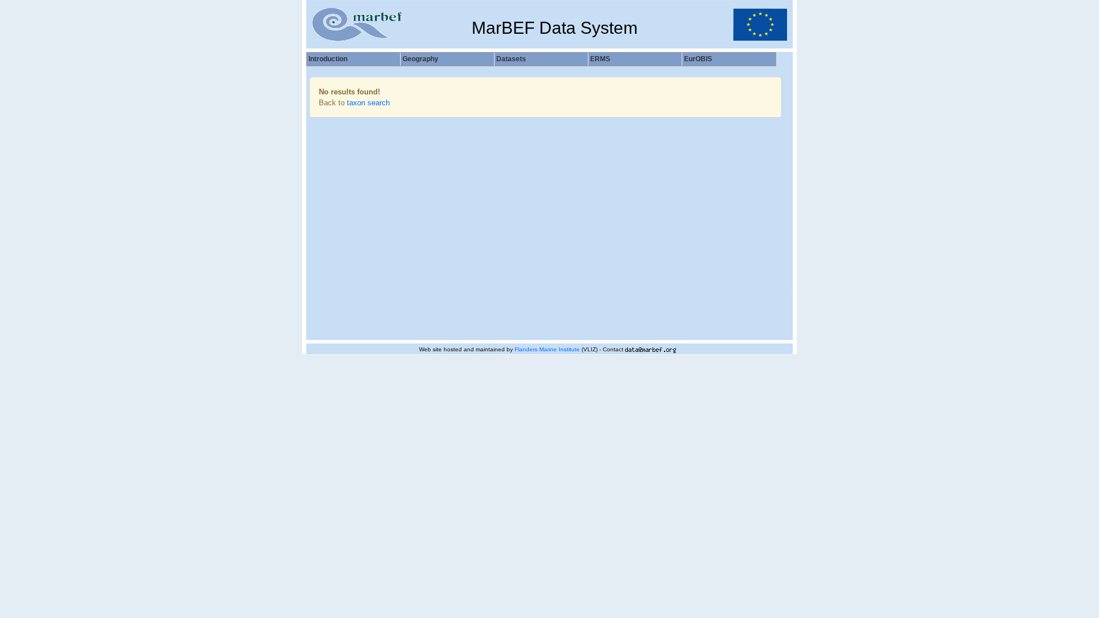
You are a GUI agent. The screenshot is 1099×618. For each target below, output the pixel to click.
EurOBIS (698, 59)
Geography (420, 59)
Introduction (328, 59)
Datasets (511, 59)
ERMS (600, 59)
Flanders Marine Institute (547, 349)
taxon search (368, 102)
